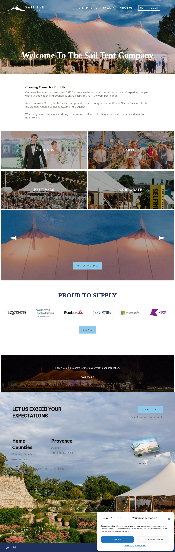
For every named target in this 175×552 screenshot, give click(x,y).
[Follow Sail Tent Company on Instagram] (15, 547)
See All (87, 330)
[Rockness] (17, 312)
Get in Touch (149, 8)
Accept (117, 539)
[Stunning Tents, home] (25, 8)
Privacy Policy (140, 546)
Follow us (87, 377)
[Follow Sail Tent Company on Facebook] (7, 547)
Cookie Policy (129, 546)
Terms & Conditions (21, 468)
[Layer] (130, 312)
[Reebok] (73, 312)
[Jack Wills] (101, 312)
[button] (168, 518)
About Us (126, 8)
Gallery (108, 8)
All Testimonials (87, 266)
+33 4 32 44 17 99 (62, 453)
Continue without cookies (152, 539)
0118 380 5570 (21, 459)
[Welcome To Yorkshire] (45, 312)
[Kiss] (158, 312)
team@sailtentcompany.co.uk (144, 417)
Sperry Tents (88, 8)
